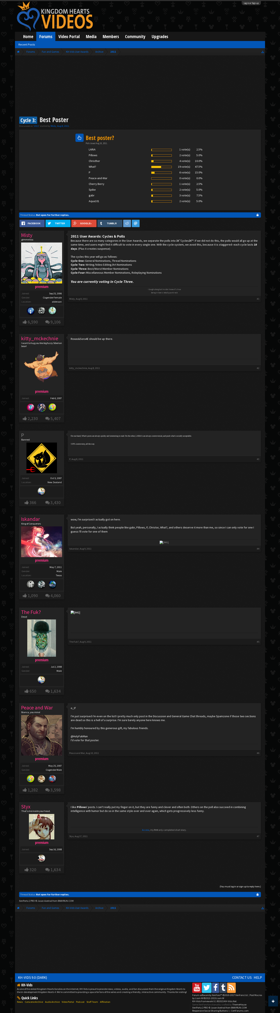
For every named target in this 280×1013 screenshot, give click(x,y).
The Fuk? (74, 641)
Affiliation (105, 1001)
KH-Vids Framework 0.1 (214, 1001)
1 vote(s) (184, 149)
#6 (258, 753)
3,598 (55, 790)
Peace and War (77, 753)
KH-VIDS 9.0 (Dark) (32, 977)
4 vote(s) (184, 161)
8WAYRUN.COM (66, 900)
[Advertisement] (140, 86)
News (20, 1001)
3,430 (55, 502)
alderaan (57, 301)
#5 (258, 641)
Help (258, 977)
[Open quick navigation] (262, 51)
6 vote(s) (184, 172)
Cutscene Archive (34, 1001)
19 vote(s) (184, 166)
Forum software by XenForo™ (220, 995)
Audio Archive (52, 1001)
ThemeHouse (239, 1004)
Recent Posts (26, 44)
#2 (258, 368)
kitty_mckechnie (78, 368)
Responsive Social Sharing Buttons (210, 1010)
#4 (258, 548)
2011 (36, 125)
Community (135, 36)
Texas (59, 575)
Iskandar (74, 548)
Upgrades (160, 36)
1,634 (55, 691)
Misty (53, 125)
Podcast (80, 1001)
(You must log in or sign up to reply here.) (240, 886)
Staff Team (92, 1001)
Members (111, 36)
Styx (71, 836)
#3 (258, 459)
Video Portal (69, 36)
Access (145, 829)
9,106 (55, 322)
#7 (258, 836)
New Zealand (55, 482)
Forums (45, 36)
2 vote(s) (184, 155)
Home (28, 36)
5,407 (55, 418)
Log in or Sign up (251, 3)
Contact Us (242, 977)
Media (91, 36)
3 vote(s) (184, 195)
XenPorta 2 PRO (27, 900)
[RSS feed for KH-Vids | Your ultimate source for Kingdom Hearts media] (231, 987)
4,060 (55, 595)
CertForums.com (240, 1010)
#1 (258, 298)
